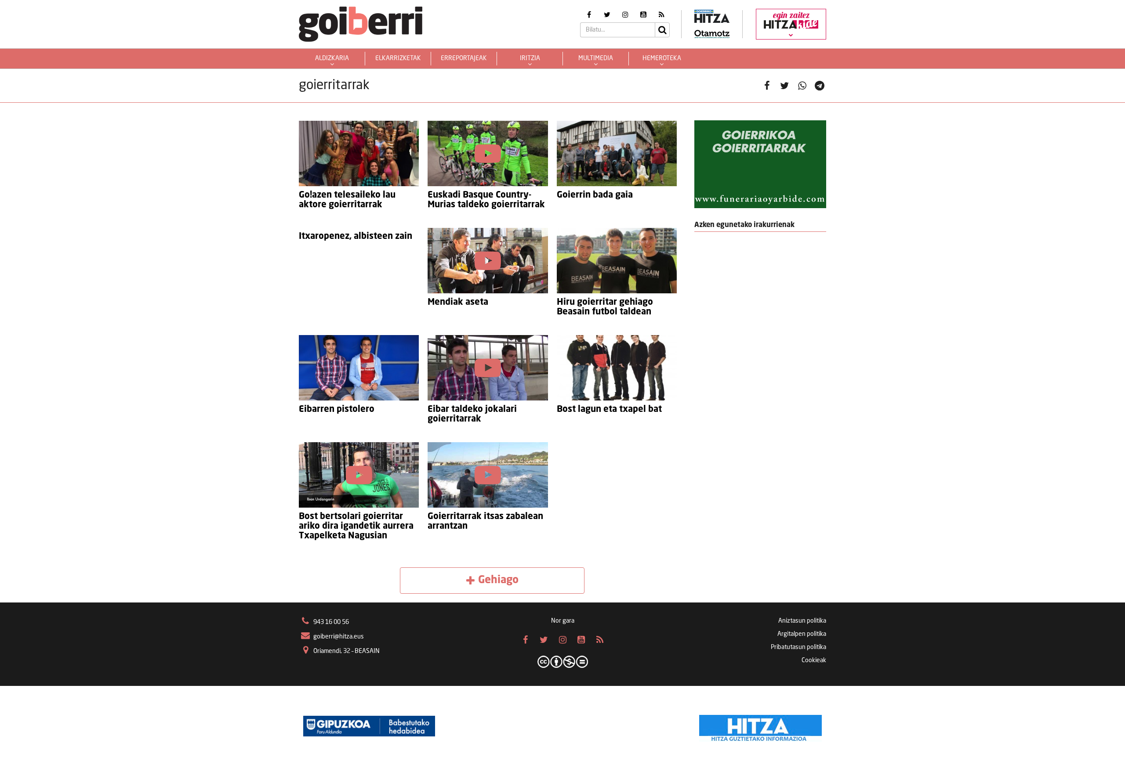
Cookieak (814, 660)
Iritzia (530, 58)
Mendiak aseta (458, 302)
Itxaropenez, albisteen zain (355, 236)
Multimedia (595, 58)
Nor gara (562, 621)
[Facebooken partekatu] (766, 85)
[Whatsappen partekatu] (802, 85)
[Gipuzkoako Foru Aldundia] (369, 726)
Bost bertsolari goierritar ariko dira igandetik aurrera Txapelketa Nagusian (356, 526)
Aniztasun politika (802, 621)
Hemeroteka (661, 58)
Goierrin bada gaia (595, 195)
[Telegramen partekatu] (819, 85)
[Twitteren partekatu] (784, 85)
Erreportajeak (464, 58)
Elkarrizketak (398, 58)
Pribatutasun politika (798, 647)
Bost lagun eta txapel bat (609, 409)
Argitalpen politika (801, 634)
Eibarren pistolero (336, 409)
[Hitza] (760, 726)
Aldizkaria (332, 58)
